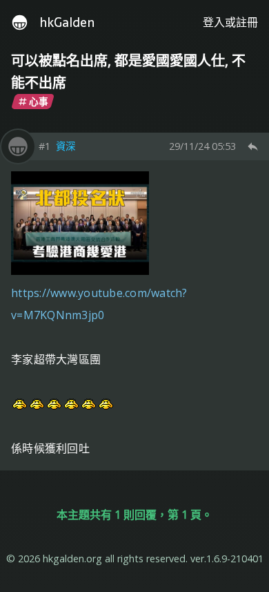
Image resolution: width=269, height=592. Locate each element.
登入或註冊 (230, 22)
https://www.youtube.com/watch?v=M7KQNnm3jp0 (99, 304)
